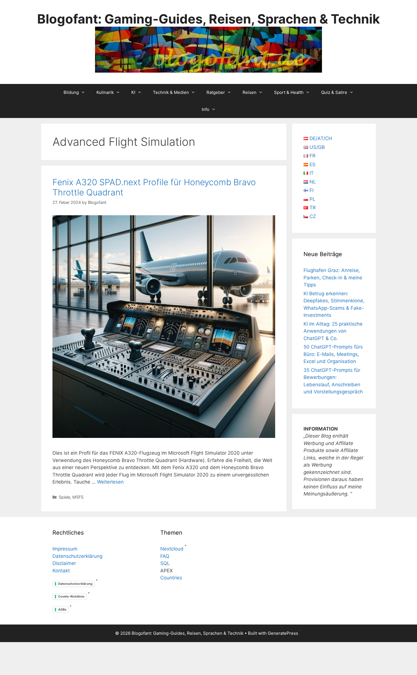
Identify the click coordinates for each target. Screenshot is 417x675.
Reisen (249, 92)
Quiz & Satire (334, 92)
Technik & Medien (171, 92)
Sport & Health (289, 92)
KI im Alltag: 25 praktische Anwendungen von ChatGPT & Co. (333, 331)
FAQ (164, 556)
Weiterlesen (110, 482)
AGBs (62, 609)
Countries (171, 578)
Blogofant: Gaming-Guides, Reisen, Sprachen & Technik (208, 19)
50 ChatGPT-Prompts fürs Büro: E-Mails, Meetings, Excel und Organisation (333, 354)
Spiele (64, 497)
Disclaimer (64, 563)
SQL (165, 563)
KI (133, 92)
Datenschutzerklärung (77, 556)
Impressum (64, 549)
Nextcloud (172, 549)
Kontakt (61, 570)
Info (205, 109)
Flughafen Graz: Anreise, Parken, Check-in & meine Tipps (333, 277)
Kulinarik (105, 92)
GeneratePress (283, 633)
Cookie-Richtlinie (71, 596)
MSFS (77, 497)
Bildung (71, 92)
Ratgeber (216, 92)
